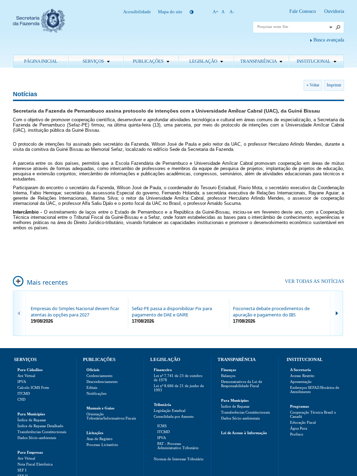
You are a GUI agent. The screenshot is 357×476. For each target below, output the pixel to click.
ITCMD (23, 393)
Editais (91, 387)
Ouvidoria (334, 11)
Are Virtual (26, 376)
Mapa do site (170, 11)
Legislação (203, 61)
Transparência (259, 61)
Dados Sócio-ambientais (36, 438)
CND (21, 399)
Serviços (94, 61)
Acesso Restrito (302, 376)
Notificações (96, 393)
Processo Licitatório (102, 445)
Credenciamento (99, 376)
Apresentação (301, 381)
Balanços (228, 376)
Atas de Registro (99, 439)
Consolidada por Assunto (174, 416)
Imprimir (334, 85)
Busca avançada (328, 40)
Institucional (314, 61)
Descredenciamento (102, 381)
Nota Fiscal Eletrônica (35, 464)
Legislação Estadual (169, 410)
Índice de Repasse (31, 420)
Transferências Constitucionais (41, 432)
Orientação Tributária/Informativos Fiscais (111, 416)
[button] (331, 27)
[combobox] (292, 26)
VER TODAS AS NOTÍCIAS (314, 281)
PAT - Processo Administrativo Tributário (178, 446)
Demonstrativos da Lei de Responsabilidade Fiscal (241, 383)
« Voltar (312, 85)
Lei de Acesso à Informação (244, 433)
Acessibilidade (137, 11)
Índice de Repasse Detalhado (40, 426)
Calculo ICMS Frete (33, 387)
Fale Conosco (303, 11)
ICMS (162, 426)
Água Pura (298, 428)
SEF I (21, 470)
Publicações (149, 61)
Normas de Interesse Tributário (179, 459)
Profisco (296, 434)
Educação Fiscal (303, 422)
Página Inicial (41, 61)
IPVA (21, 381)
